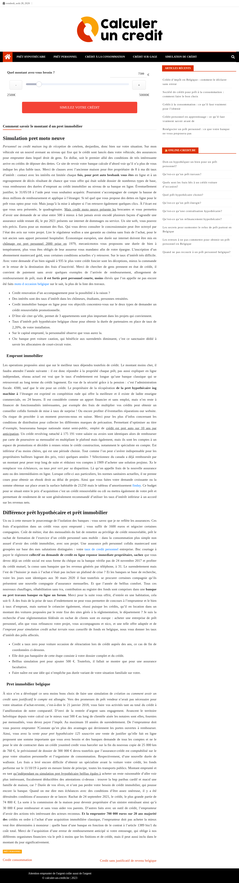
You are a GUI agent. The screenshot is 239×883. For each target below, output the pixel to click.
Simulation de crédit (181, 56)
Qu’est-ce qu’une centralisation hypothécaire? (192, 211)
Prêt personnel (65, 56)
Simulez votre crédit (80, 107)
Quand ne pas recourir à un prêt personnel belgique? (197, 252)
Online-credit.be (182, 150)
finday (136, 485)
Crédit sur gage (145, 56)
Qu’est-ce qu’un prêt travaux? (182, 174)
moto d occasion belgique (31, 284)
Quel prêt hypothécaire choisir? (183, 194)
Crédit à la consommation (105, 56)
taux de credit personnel (101, 549)
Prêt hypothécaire (31, 56)
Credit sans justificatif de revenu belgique (128, 860)
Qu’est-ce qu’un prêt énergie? (182, 202)
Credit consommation (17, 860)
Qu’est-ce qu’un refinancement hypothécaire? (192, 219)
